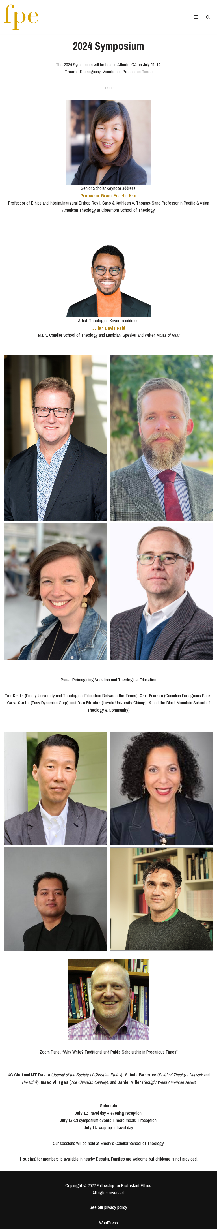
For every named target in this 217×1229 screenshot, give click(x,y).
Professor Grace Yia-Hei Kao (108, 195)
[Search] (208, 17)
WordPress (108, 1223)
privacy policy (115, 1207)
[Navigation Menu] (196, 17)
